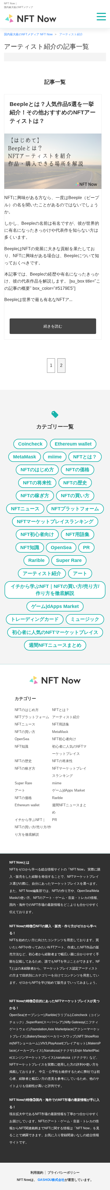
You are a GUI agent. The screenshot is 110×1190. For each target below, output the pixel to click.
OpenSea (61, 547)
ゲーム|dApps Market (55, 606)
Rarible (36, 560)
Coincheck (30, 444)
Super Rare (69, 560)
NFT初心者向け (37, 534)
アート (80, 573)
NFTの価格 (77, 469)
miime (55, 456)
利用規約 (36, 1172)
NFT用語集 (77, 534)
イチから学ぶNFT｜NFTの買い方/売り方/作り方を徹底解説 (55, 590)
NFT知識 (29, 547)
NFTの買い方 (75, 495)
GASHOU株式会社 (51, 1180)
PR (86, 547)
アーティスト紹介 (42, 573)
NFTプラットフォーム (75, 508)
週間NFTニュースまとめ (55, 645)
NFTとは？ (85, 456)
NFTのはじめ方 (37, 469)
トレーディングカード (35, 619)
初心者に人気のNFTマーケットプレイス (55, 632)
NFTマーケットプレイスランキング (55, 521)
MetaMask (24, 456)
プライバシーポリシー (64, 1172)
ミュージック (84, 619)
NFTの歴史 (75, 482)
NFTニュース (25, 508)
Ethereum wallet (73, 444)
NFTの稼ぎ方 (35, 495)
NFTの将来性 (37, 482)
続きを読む (53, 326)
